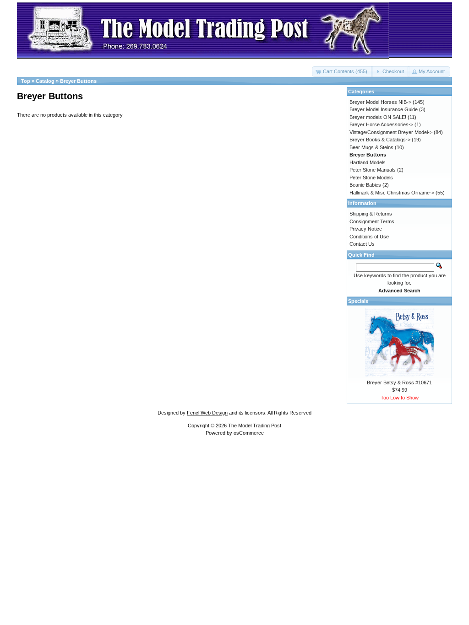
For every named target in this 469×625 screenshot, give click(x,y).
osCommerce (249, 433)
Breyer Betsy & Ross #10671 (399, 382)
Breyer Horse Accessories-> (381, 124)
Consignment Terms (371, 221)
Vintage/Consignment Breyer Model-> (390, 132)
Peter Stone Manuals (372, 169)
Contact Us (362, 244)
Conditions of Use (369, 236)
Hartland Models (367, 162)
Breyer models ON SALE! (377, 117)
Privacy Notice (365, 229)
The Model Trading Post (254, 425)
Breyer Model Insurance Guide (383, 109)
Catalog (45, 81)
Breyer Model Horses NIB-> (380, 102)
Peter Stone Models (371, 177)
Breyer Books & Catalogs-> (379, 139)
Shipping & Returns (370, 213)
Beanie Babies (365, 185)
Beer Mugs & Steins (371, 147)
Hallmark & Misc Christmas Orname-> (391, 192)
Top (25, 81)
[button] (342, 71)
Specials (358, 301)
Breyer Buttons (78, 81)
